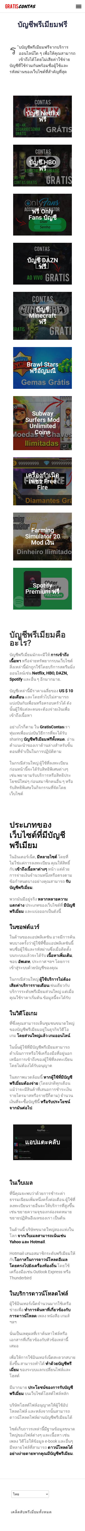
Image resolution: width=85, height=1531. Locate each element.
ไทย (16, 1494)
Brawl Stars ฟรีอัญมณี (42, 367)
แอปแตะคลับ (42, 1142)
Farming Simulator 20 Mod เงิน (42, 536)
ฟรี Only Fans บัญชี (43, 214)
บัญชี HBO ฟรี (42, 165)
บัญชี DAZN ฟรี (42, 263)
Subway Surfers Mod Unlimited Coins (42, 423)
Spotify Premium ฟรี (42, 588)
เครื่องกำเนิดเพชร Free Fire (42, 481)
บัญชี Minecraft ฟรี (42, 315)
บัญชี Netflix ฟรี (42, 116)
